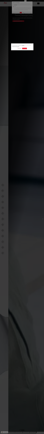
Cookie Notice (23, 45)
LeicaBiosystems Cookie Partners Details (15, 46)
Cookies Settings (19, 48)
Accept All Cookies (24, 48)
